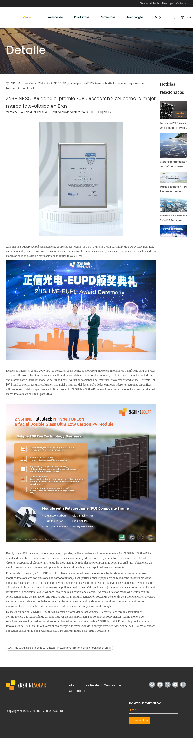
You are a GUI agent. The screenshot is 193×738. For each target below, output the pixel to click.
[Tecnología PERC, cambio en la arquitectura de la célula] (173, 112)
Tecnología (135, 17)
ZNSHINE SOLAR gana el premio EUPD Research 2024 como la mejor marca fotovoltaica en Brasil (59, 648)
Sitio (110, 112)
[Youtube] (175, 685)
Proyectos (108, 17)
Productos (81, 17)
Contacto (181, 3)
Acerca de (55, 17)
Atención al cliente (149, 3)
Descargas (167, 3)
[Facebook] (152, 685)
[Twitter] (168, 685)
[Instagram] (183, 685)
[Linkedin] (160, 685)
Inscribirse (141, 720)
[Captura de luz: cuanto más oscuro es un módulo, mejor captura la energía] (173, 151)
